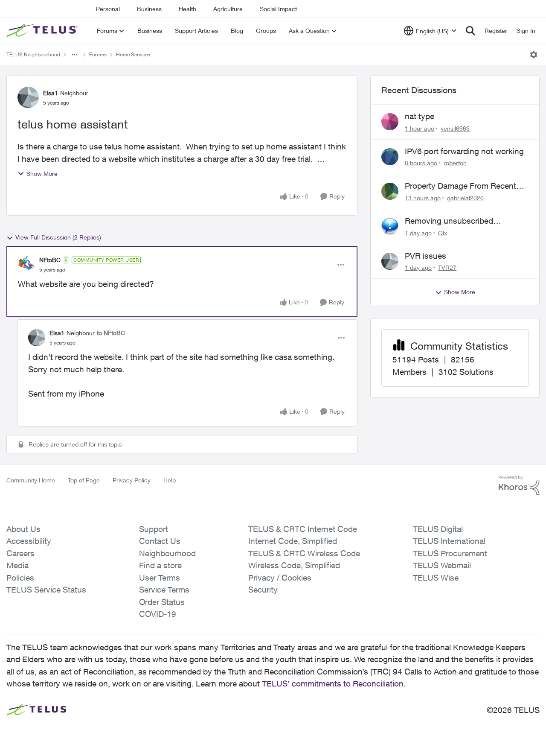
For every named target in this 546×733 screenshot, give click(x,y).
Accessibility (28, 541)
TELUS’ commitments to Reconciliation (333, 683)
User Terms (159, 577)
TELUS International (449, 541)
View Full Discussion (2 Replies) (58, 237)
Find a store (160, 565)
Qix (442, 233)
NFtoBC (50, 259)
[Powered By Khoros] (519, 485)
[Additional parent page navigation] (75, 55)
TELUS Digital (438, 529)
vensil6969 (455, 128)
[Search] (470, 31)
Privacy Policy (132, 480)
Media (17, 565)
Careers (20, 553)
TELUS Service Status (46, 589)
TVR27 (447, 267)
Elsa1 (50, 92)
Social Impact (278, 8)
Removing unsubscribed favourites (449, 221)
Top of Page (84, 480)
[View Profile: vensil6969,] (389, 121)
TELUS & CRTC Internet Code (302, 529)
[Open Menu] (534, 55)
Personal (108, 8)
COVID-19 (157, 614)
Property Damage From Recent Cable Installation (460, 186)
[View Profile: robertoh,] (389, 156)
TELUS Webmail (442, 565)
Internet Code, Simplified (292, 541)
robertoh (455, 162)
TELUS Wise (436, 577)
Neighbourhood (167, 553)
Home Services (133, 54)
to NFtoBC (111, 332)
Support (153, 529)
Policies (20, 577)
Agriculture (228, 8)
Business (149, 8)
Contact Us (159, 541)
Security (263, 589)
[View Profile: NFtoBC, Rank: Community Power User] (26, 264)
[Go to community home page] (43, 31)
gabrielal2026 (465, 198)
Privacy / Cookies (279, 577)
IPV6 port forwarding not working (464, 151)
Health (187, 8)
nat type (419, 116)
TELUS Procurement (450, 553)
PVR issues (425, 255)
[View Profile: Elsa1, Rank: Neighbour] (28, 97)
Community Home (30, 480)
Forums (98, 54)
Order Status (162, 602)
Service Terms (164, 589)
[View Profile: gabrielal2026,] (389, 191)
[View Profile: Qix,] (389, 226)
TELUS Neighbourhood (33, 54)
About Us (23, 529)
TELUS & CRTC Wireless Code (304, 553)
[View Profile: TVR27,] (389, 261)
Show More (42, 173)
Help (169, 480)
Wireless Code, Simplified (294, 565)
